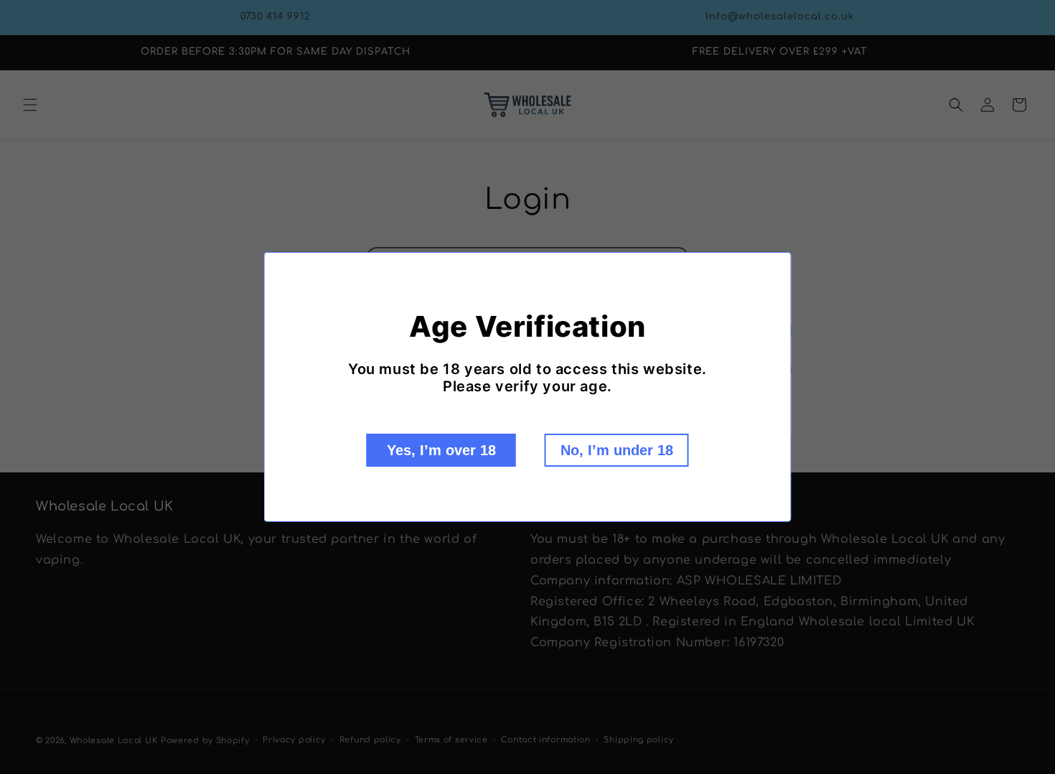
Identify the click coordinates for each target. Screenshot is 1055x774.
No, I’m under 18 (617, 450)
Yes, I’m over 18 (441, 450)
